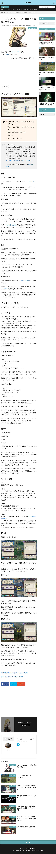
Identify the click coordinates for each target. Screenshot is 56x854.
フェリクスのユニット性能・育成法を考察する (26, 766)
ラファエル (31, 516)
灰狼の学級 (34, 9)
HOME (3, 12)
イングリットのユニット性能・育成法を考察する (24, 12)
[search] (53, 7)
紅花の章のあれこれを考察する (26, 826)
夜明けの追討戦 (12, 9)
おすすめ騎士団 (27, 9)
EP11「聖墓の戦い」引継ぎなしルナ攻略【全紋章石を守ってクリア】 (26, 808)
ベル (22, 280)
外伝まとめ (19, 9)
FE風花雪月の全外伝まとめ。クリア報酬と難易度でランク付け (46, 43)
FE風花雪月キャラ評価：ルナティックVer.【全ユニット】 (46, 88)
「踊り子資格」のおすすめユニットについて (26, 776)
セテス (14, 225)
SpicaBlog (28, 2)
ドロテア (27, 280)
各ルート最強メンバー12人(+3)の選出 (12, 676)
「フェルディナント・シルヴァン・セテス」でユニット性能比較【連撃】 (26, 818)
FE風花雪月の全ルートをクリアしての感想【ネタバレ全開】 (46, 103)
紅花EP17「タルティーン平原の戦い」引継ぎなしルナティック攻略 (26, 787)
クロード (6, 289)
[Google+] (21, 684)
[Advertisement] (19, 71)
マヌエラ (8, 225)
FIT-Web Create (24, 850)
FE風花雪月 (9, 12)
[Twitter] (13, 684)
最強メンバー (4, 9)
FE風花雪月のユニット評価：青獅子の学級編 (14, 673)
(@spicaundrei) (16, 52)
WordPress (39, 850)
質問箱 (8, 54)
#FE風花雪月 (10, 160)
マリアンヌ (32, 181)
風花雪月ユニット (31, 25)
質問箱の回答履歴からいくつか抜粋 (26, 796)
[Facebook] (5, 684)
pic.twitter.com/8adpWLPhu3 (22, 160)
